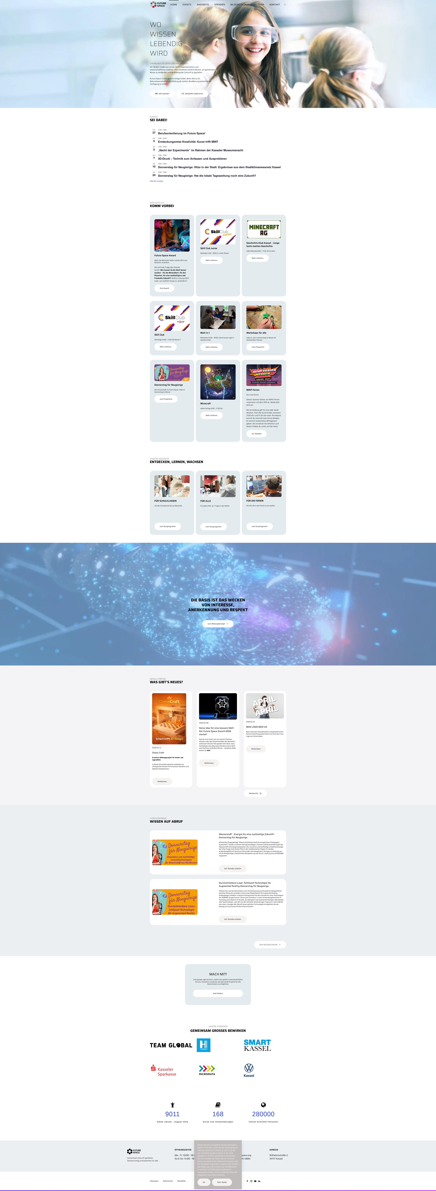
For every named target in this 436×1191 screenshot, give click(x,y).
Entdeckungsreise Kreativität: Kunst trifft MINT (188, 142)
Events (187, 4)
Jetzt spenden (164, 93)
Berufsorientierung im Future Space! (181, 133)
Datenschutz (168, 1181)
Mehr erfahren (211, 260)
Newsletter (181, 1181)
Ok (204, 1182)
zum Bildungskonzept (216, 623)
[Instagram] (251, 1181)
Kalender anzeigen (156, 181)
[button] (285, 4)
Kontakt (275, 4)
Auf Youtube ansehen (232, 868)
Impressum (154, 1181)
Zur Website (256, 433)
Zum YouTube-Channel (268, 944)
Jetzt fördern (218, 993)
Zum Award (164, 288)
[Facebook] (247, 1181)
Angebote (203, 4)
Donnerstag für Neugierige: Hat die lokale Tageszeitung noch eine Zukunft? (207, 175)
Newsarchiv (253, 793)
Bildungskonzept (241, 4)
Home (173, 4)
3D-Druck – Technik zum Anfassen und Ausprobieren (192, 158)
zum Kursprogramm (168, 526)
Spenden (219, 4)
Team (261, 4)
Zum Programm (258, 347)
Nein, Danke (222, 1182)
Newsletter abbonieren (194, 93)
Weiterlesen (162, 781)
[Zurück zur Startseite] (158, 4)
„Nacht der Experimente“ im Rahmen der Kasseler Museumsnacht (200, 150)
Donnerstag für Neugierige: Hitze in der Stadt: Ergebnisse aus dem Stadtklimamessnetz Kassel (219, 167)
